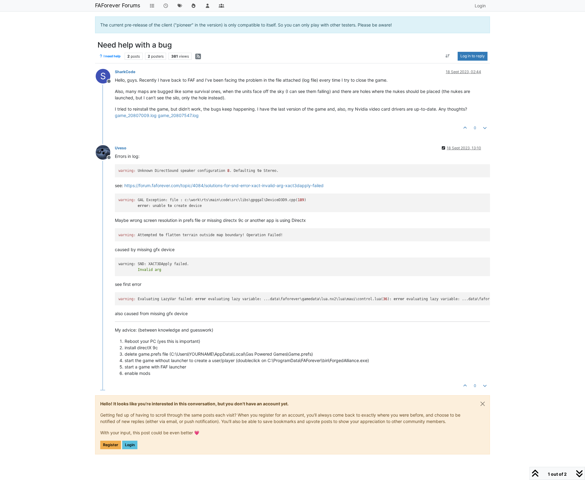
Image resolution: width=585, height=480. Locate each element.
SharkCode (125, 71)
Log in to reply (472, 56)
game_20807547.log (178, 115)
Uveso (120, 148)
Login (130, 445)
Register (110, 445)
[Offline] (105, 152)
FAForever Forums (117, 5)
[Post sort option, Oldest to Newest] (448, 56)
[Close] (483, 404)
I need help (112, 56)
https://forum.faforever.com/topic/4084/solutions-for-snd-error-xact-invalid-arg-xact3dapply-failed (224, 185)
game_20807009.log (136, 115)
